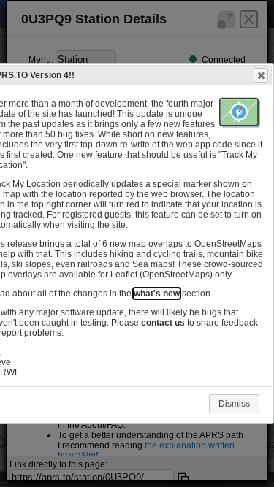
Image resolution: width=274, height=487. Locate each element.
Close (261, 75)
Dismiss (234, 404)
